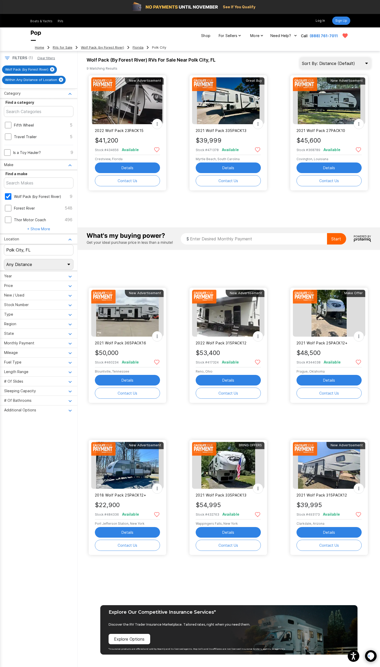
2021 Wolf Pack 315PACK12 (322, 495)
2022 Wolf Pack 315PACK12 (221, 343)
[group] (29, 69)
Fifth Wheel (24, 125)
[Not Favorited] (157, 149)
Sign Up (341, 21)
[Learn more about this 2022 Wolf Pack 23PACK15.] (127, 100)
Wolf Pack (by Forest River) (102, 47)
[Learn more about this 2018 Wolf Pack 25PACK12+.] (127, 465)
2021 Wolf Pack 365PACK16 (120, 343)
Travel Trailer (25, 137)
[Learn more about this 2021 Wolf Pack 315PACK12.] (329, 465)
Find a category (19, 102)
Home (39, 47)
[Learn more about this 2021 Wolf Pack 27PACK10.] (329, 100)
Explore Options (129, 639)
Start (336, 238)
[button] (353, 656)
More (255, 35)
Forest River (24, 208)
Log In (320, 21)
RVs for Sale (62, 47)
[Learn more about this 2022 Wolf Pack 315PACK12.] (228, 313)
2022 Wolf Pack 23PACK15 (119, 130)
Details (127, 168)
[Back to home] (36, 35)
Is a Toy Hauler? (27, 152)
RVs (60, 21)
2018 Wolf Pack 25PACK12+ (120, 495)
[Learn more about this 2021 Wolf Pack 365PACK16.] (127, 313)
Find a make (16, 174)
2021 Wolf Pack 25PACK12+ (322, 343)
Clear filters (46, 58)
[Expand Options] (157, 124)
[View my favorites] (345, 35)
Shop (205, 35)
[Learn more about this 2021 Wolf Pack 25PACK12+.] (329, 313)
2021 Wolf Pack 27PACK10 (321, 130)
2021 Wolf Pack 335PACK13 (221, 130)
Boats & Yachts (41, 21)
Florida (138, 47)
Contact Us (127, 181)
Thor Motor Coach (30, 220)
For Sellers (228, 35)
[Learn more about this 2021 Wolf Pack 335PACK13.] (228, 100)
